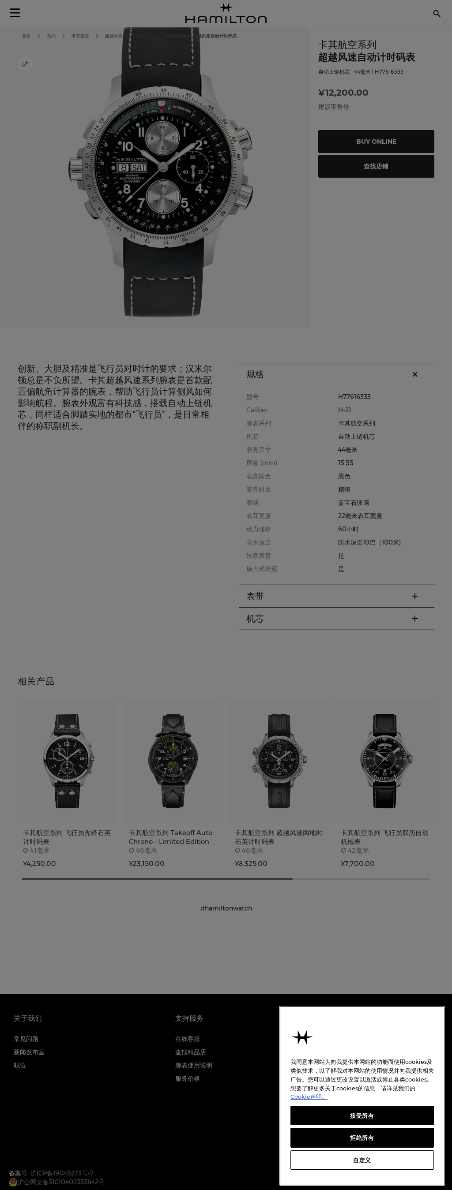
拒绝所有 (362, 1137)
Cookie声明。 (309, 1096)
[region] (362, 1096)
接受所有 (362, 1115)
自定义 (362, 1160)
